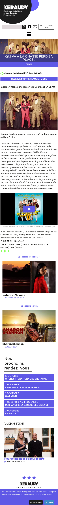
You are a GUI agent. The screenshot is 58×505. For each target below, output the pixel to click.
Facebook (30, 26)
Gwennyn (11, 396)
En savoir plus (36, 502)
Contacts (35, 26)
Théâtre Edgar (49, 227)
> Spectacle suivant (29, 306)
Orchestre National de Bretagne (26, 378)
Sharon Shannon (13, 343)
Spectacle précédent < (29, 256)
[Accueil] (19, 12)
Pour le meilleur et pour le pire (24, 458)
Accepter (49, 502)
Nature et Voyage (13, 295)
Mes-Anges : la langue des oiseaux (27, 405)
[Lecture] (29, 209)
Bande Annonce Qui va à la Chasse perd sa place (21, 227)
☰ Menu (29, 33)
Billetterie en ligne (46, 26)
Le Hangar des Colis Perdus (22, 387)
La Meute (10, 413)
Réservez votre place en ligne (29, 79)
